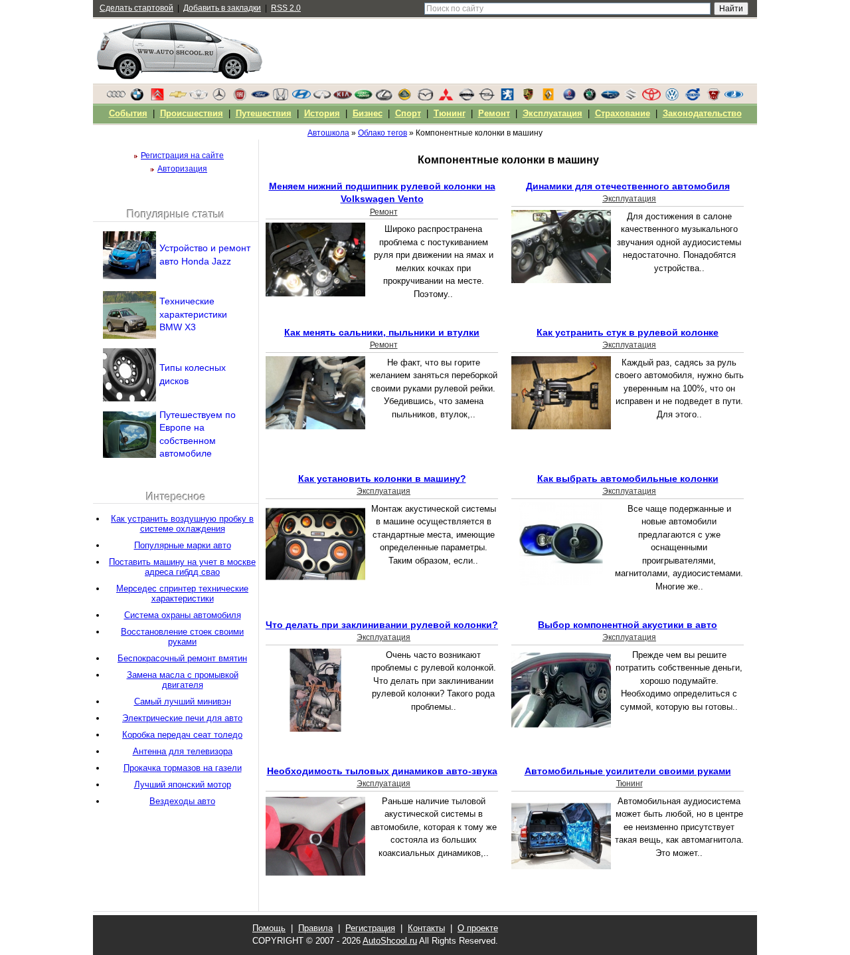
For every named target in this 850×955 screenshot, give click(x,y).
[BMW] (137, 97)
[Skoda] (589, 97)
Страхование (622, 113)
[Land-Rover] (363, 97)
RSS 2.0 (286, 8)
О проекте (478, 928)
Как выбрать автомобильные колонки (628, 478)
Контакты (426, 928)
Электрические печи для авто (182, 718)
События (128, 113)
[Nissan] (466, 97)
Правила (315, 928)
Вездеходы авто (182, 801)
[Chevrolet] (178, 97)
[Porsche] (528, 97)
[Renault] (548, 97)
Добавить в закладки (222, 8)
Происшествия (191, 113)
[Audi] (116, 97)
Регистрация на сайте (182, 155)
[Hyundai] (301, 97)
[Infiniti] (322, 97)
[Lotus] (404, 97)
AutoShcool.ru (390, 941)
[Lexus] (384, 97)
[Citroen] (157, 97)
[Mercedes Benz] (219, 97)
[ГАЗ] (713, 97)
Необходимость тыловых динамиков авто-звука (382, 771)
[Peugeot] (507, 97)
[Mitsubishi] (445, 97)
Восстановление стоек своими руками (182, 637)
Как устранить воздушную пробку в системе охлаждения (182, 524)
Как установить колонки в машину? (382, 478)
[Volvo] (692, 97)
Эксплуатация (629, 198)
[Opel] (486, 97)
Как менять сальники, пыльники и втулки (381, 332)
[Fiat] (239, 97)
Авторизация (182, 168)
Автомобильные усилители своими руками (628, 771)
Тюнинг (629, 783)
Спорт (408, 113)
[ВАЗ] (733, 97)
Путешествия (264, 113)
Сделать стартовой (136, 8)
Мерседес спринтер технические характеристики (182, 593)
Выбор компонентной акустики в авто (627, 624)
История (322, 113)
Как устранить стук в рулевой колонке (628, 332)
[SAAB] (569, 97)
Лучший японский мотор (182, 785)
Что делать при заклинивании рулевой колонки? (382, 624)
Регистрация (370, 928)
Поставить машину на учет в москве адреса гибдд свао (182, 567)
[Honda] (281, 97)
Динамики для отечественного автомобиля (628, 186)
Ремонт (384, 212)
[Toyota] (651, 97)
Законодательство (702, 113)
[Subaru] (610, 97)
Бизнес (367, 113)
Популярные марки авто (182, 545)
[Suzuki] (631, 97)
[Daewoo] (198, 97)
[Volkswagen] (672, 97)
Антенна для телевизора (182, 751)
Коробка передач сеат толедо (182, 735)
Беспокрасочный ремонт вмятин (182, 658)
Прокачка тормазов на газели (183, 768)
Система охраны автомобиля (182, 615)
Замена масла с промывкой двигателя (182, 680)
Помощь (269, 928)
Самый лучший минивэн (182, 701)
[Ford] (260, 97)
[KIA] (342, 97)
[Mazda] (425, 97)
